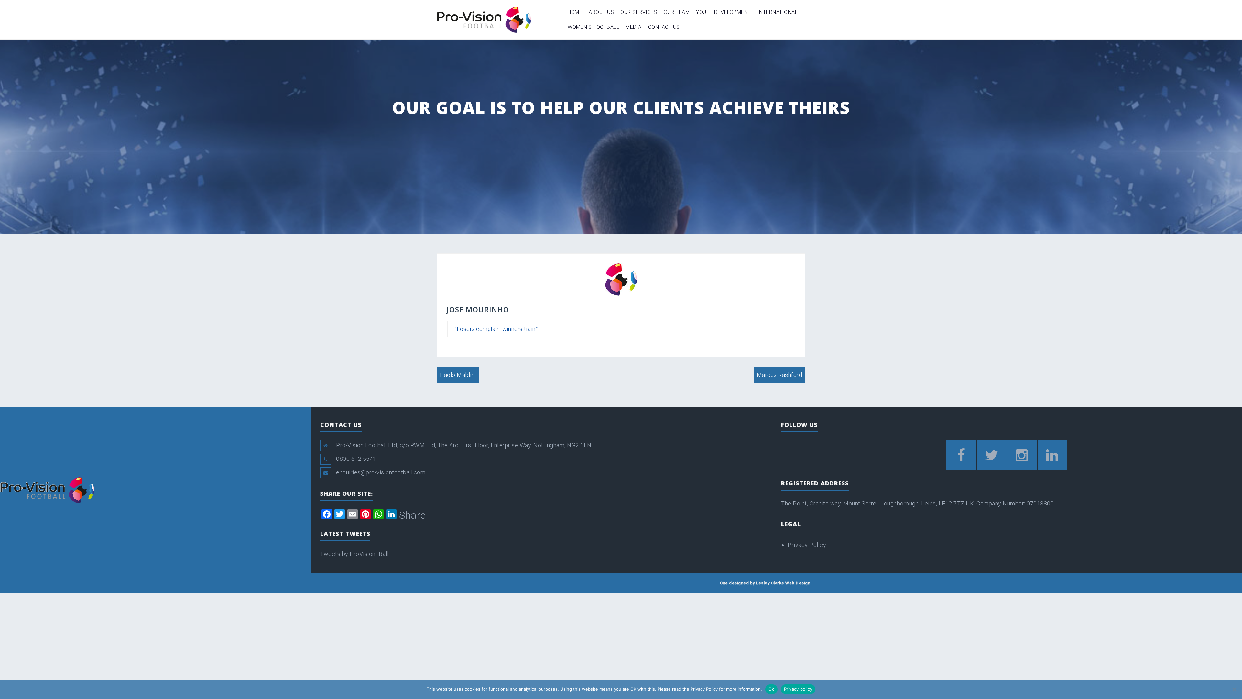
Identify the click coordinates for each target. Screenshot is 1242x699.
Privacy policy (798, 689)
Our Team (677, 12)
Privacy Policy (807, 544)
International (777, 12)
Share (412, 515)
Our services (638, 12)
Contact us (664, 27)
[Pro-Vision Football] (484, 19)
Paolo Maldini (458, 375)
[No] (1234, 689)
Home (575, 12)
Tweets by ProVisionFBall (354, 553)
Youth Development (723, 12)
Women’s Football (593, 27)
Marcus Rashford (779, 375)
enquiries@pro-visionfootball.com (380, 472)
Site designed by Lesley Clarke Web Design (765, 583)
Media (634, 27)
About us (601, 12)
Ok (771, 689)
